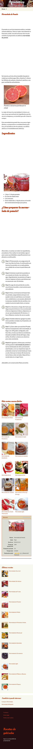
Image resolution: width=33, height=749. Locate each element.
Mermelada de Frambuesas (19, 418)
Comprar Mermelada (7, 701)
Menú (3, 9)
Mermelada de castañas (8, 492)
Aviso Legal (6, 715)
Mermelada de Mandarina (5, 437)
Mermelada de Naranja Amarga (21, 493)
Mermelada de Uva (20, 475)
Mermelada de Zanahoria (5, 457)
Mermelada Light (19, 511)
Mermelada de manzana (21, 456)
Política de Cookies (8, 717)
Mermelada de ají (6, 475)
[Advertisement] (16, 23)
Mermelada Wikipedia (7, 704)
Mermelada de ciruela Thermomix (7, 512)
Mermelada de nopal (20, 437)
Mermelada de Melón (7, 417)
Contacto (5, 712)
